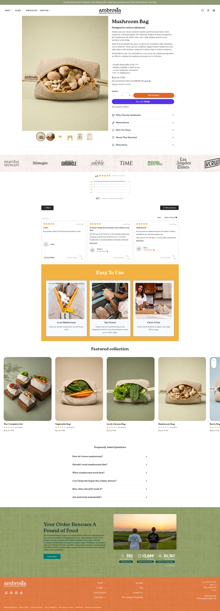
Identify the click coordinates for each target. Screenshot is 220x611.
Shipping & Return (10, 607)
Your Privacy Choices (66, 607)
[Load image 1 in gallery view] (40, 136)
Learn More (52, 556)
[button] (202, 10)
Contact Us (138, 592)
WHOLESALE (100, 592)
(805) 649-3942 (210, 595)
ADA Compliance (51, 607)
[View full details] (28, 389)
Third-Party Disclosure (93, 607)
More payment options (120, 106)
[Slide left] (213, 365)
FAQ (141, 587)
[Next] (176, 241)
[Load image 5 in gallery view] (79, 136)
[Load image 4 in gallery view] (70, 136)
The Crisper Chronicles (132, 597)
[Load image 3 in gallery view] (60, 136)
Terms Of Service (37, 607)
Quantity (115, 91)
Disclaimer (79, 607)
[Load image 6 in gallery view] (89, 136)
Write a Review (172, 208)
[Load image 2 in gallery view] (50, 136)
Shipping (114, 84)
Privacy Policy (24, 607)
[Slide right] (213, 360)
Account (139, 582)
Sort (159, 217)
